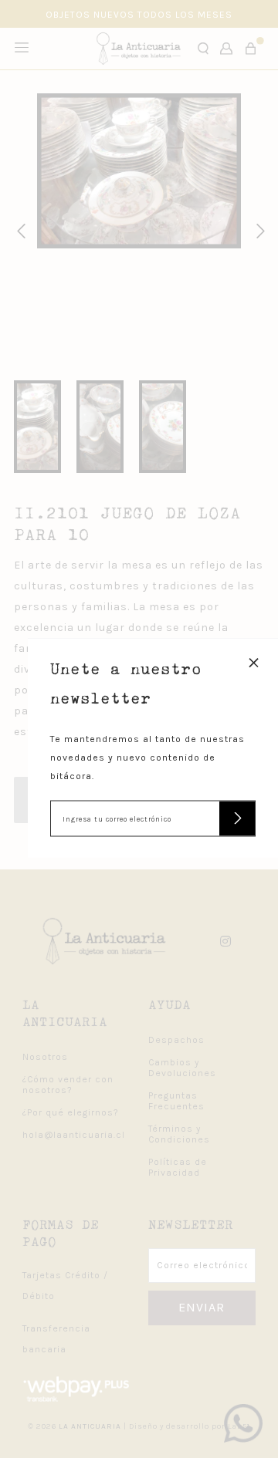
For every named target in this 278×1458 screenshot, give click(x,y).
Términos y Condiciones (179, 1134)
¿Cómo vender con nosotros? (68, 1084)
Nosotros (45, 1056)
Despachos (176, 1039)
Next (258, 229)
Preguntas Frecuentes (176, 1101)
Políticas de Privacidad (177, 1167)
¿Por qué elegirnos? (70, 1112)
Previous (18, 229)
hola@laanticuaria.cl (73, 1134)
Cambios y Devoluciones (182, 1067)
